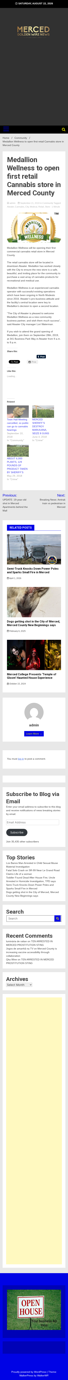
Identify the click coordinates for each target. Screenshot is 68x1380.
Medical (33, 207)
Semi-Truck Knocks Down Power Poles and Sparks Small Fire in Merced (33, 570)
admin (12, 203)
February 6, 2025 (17, 631)
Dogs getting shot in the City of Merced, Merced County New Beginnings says (33, 623)
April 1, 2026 (15, 578)
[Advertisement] (34, 81)
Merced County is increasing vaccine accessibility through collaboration (31, 952)
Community (47, 203)
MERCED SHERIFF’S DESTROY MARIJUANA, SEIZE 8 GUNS (40, 426)
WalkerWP (42, 1375)
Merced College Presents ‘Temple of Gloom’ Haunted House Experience (31, 676)
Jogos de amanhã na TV (19, 948)
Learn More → (34, 733)
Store (47, 207)
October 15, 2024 (17, 684)
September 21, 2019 (30, 203)
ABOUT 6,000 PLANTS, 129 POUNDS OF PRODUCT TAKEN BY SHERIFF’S (17, 465)
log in (21, 758)
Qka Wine (11, 959)
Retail (41, 207)
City (27, 207)
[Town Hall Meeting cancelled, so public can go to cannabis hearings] (18, 411)
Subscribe (16, 832)
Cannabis (19, 207)
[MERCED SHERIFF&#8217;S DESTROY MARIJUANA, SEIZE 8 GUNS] (43, 411)
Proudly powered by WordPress (29, 1371)
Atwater (10, 207)
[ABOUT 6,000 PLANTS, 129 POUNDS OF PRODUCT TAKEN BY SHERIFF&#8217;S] (18, 450)
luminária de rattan (16, 941)
